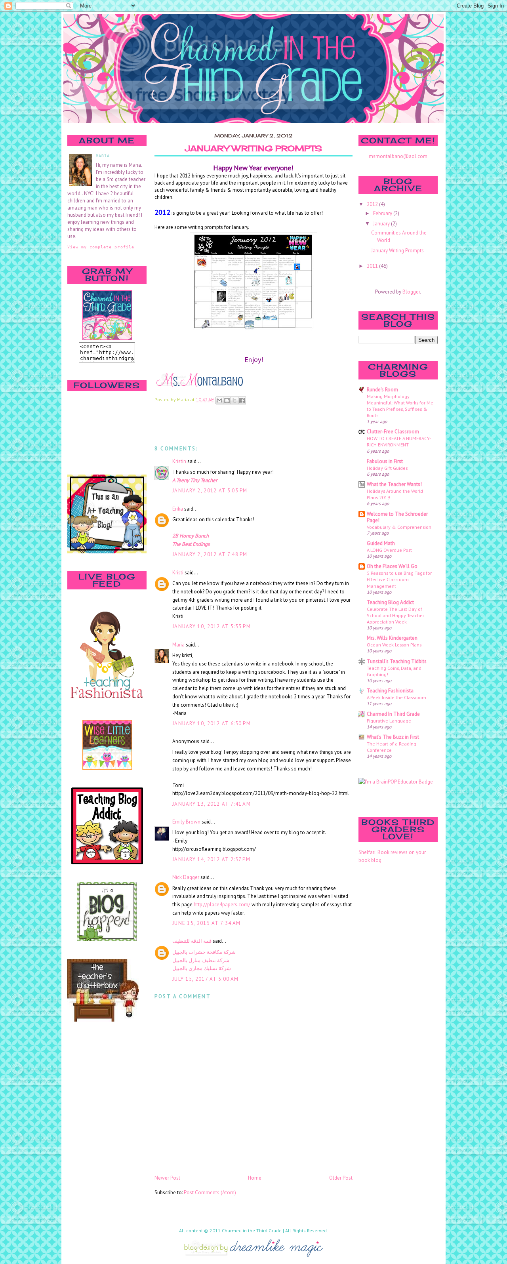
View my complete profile (100, 246)
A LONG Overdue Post (389, 550)
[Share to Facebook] (242, 400)
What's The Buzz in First (393, 737)
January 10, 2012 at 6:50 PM (211, 723)
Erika (177, 508)
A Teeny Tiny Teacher (194, 480)
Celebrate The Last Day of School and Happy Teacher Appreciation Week (395, 615)
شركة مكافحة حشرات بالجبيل (204, 952)
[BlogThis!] (227, 400)
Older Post (341, 1177)
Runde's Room (382, 389)
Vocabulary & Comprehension (399, 527)
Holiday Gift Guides (387, 468)
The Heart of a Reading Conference (391, 746)
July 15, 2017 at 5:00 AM (205, 979)
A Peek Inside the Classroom (396, 697)
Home (254, 1177)
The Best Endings (191, 544)
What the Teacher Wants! (394, 484)
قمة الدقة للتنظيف (192, 941)
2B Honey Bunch (190, 535)
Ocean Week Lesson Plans (394, 644)
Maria (178, 644)
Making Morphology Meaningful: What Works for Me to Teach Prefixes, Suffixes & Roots (400, 405)
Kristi (177, 572)
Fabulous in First (385, 461)
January (382, 223)
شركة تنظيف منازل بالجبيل (200, 960)
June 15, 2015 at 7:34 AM (206, 923)
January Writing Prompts (253, 149)
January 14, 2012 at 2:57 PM (211, 859)
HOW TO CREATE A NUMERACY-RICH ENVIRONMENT (399, 441)
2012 (373, 204)
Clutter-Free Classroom (393, 431)
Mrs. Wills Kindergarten (392, 638)
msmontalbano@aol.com (398, 156)
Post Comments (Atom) (210, 1192)
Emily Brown (186, 821)
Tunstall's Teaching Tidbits (397, 661)
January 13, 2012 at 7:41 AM (211, 804)
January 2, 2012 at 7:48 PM (210, 554)
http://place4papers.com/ (222, 904)
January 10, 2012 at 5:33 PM (211, 626)
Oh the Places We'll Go (392, 566)
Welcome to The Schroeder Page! (397, 517)
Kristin (179, 461)
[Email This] (219, 400)
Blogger (411, 291)
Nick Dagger (185, 877)
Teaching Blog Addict (390, 602)
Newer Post (167, 1177)
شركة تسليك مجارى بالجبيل (201, 968)
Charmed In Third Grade (393, 714)
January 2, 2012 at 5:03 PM (210, 490)
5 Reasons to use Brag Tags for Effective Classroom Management (399, 579)
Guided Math (381, 543)
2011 (373, 266)
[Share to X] (234, 400)
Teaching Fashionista (390, 690)
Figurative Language (389, 720)
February (383, 213)
